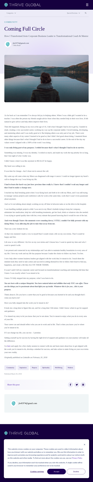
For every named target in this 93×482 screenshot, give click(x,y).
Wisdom (70, 367)
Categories (10, 13)
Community (11, 22)
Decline (76, 471)
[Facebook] (70, 384)
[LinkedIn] (83, 384)
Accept (56, 471)
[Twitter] (76, 384)
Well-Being (58, 367)
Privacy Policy (77, 458)
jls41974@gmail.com (21, 43)
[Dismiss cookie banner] (84, 444)
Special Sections (72, 13)
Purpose (34, 367)
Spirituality (46, 367)
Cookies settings (37, 471)
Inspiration (23, 367)
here (9, 346)
